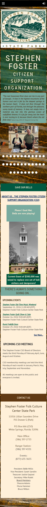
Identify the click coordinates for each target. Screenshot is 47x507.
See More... (38, 334)
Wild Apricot (24, 502)
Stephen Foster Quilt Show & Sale (17, 314)
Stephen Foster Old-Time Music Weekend (19, 304)
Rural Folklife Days (10, 324)
